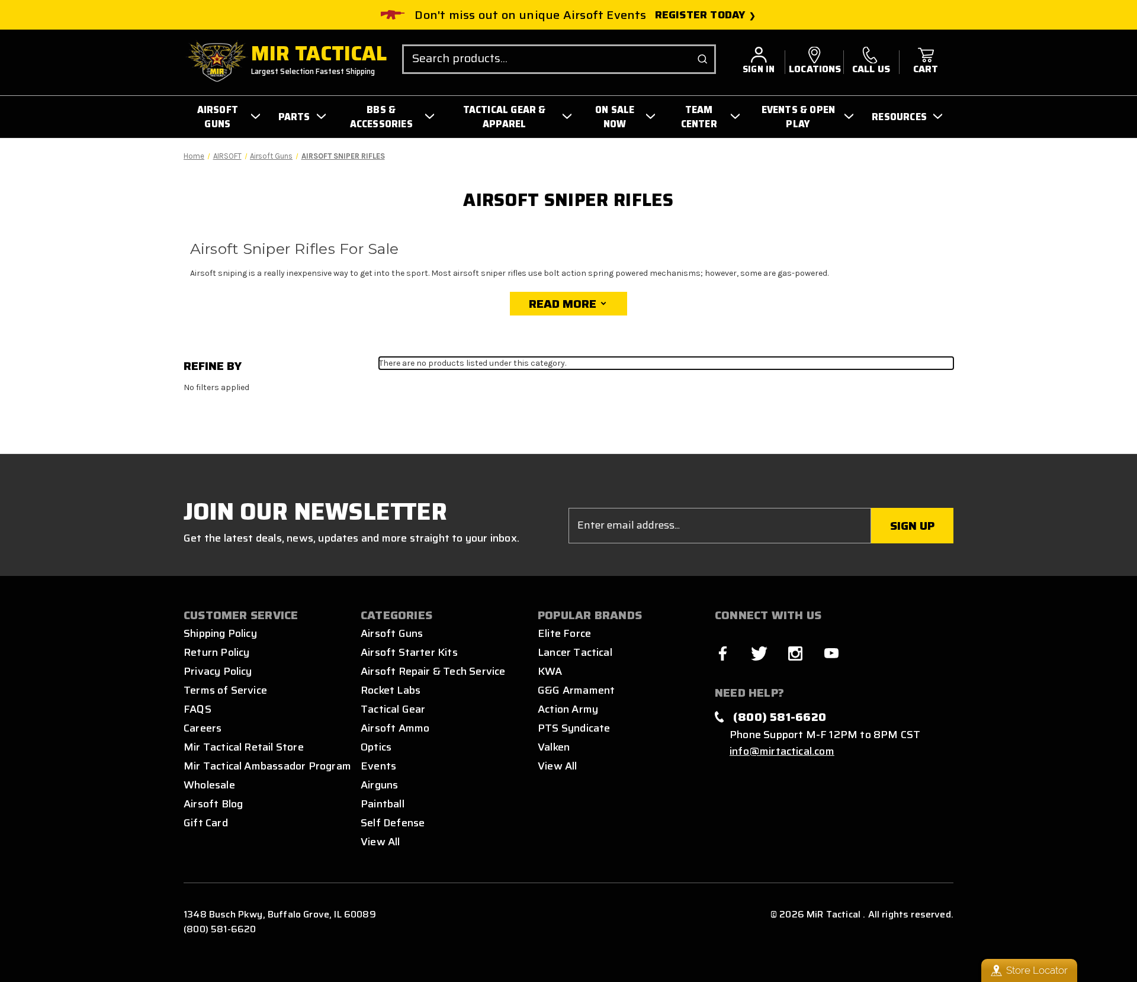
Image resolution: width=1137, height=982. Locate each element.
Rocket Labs (390, 690)
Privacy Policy (218, 671)
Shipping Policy (220, 633)
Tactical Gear (393, 709)
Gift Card (206, 822)
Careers (202, 728)
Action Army (568, 709)
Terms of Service (225, 690)
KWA (550, 671)
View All (380, 841)
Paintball (382, 804)
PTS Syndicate (574, 728)
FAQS (197, 709)
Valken (554, 747)
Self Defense (393, 822)
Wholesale (209, 785)
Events (378, 766)
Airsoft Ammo (395, 728)
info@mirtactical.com (782, 751)
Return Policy (216, 652)
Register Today (700, 15)
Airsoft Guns (392, 633)
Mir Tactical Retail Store (244, 747)
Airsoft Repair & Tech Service (433, 671)
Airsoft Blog (213, 804)
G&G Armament (576, 690)
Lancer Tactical (575, 652)
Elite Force (564, 633)
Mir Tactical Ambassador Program (267, 766)
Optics (376, 747)
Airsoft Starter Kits (409, 652)
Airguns (379, 785)
